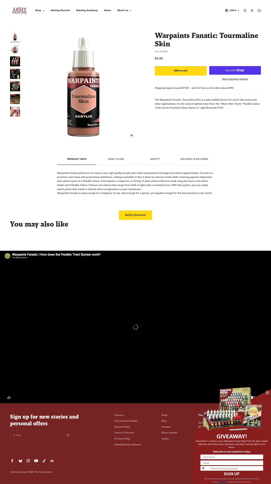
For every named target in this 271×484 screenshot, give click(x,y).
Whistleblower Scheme (127, 444)
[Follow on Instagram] (28, 461)
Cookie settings (18, 472)
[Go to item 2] (15, 49)
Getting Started (60, 10)
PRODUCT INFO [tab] (76, 159)
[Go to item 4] (15, 74)
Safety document (135, 215)
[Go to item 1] (15, 36)
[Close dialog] (267, 393)
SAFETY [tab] (155, 159)
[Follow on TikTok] (44, 461)
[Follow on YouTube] (36, 461)
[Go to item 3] (15, 61)
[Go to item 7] (15, 112)
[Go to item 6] (15, 99)
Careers (119, 415)
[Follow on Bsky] (20, 461)
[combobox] (205, 468)
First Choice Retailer (126, 420)
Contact (166, 426)
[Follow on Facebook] (12, 461)
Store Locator (170, 432)
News (107, 10)
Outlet (165, 438)
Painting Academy (87, 10)
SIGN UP (232, 473)
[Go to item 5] (15, 86)
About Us (122, 10)
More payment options (235, 78)
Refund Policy (122, 426)
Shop (38, 10)
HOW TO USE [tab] (116, 159)
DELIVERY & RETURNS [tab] (194, 159)
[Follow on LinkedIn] (52, 461)
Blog (164, 420)
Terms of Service (124, 432)
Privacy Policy (122, 438)
